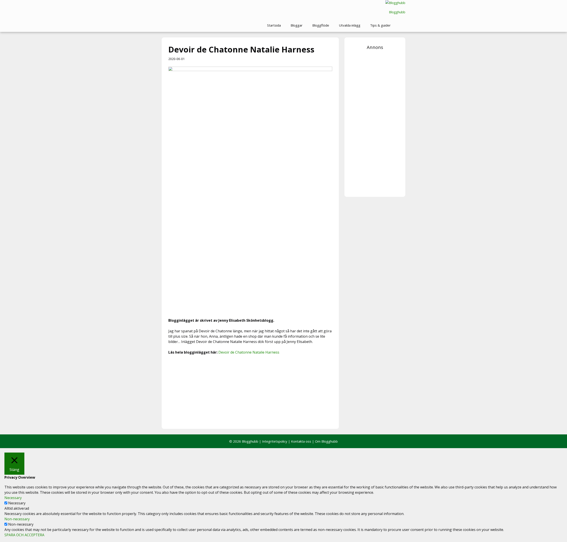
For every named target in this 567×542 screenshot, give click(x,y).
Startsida (274, 25)
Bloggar (297, 25)
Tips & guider (380, 25)
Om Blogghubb (326, 441)
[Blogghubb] (395, 2)
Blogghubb (397, 12)
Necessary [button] (13, 497)
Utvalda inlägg (349, 25)
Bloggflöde (320, 25)
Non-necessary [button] (17, 519)
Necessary (16, 503)
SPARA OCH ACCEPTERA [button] (24, 534)
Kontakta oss (301, 441)
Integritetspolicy (274, 441)
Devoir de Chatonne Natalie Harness (248, 352)
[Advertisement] (250, 391)
